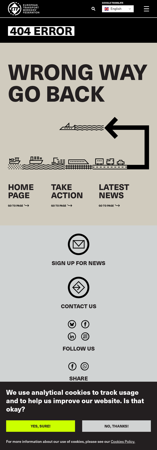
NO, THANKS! (116, 426)
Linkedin (71, 336)
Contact (78, 289)
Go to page (15, 205)
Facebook (85, 324)
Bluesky (71, 324)
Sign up (78, 246)
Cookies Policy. (123, 441)
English (115, 8)
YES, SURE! (40, 426)
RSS (85, 336)
